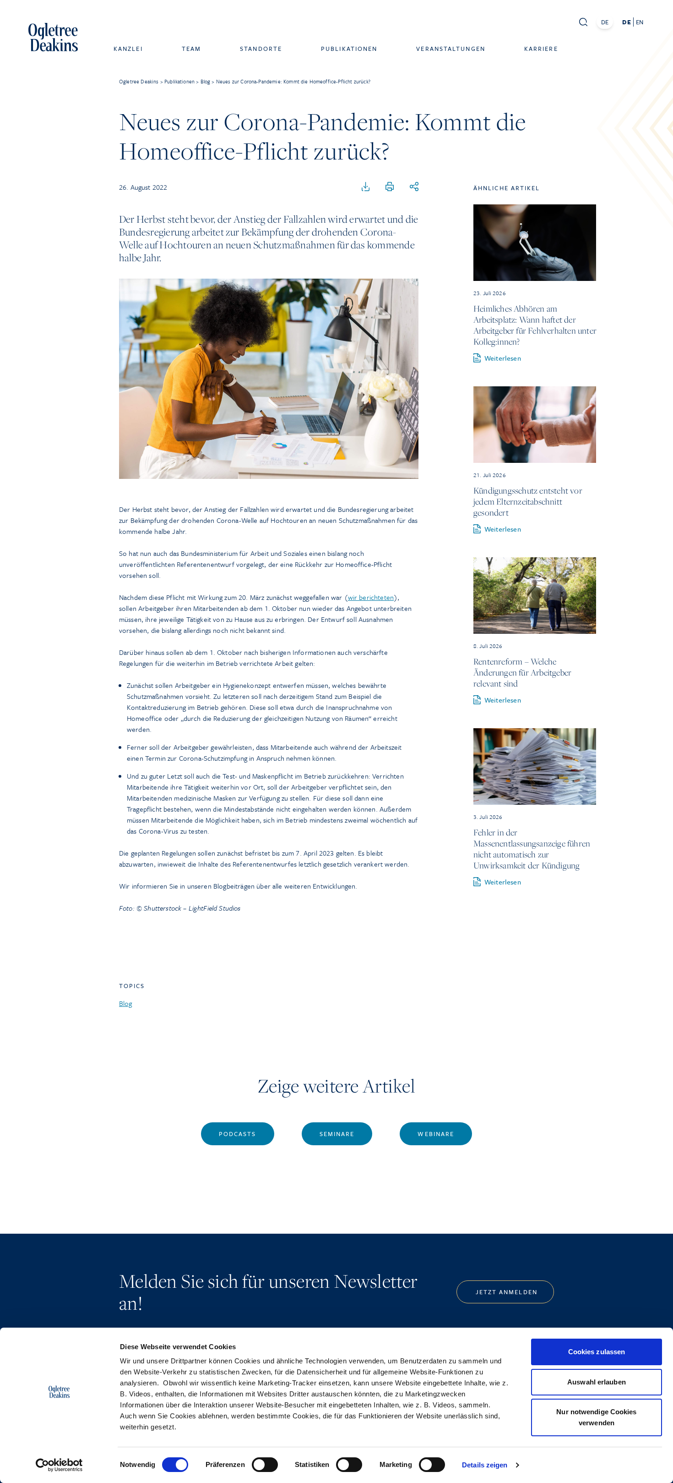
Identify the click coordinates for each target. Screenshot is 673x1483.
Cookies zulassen (596, 1352)
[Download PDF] (366, 187)
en (639, 22)
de (626, 22)
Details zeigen (484, 1465)
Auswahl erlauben (596, 1382)
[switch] (265, 1464)
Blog (125, 1003)
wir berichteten (371, 597)
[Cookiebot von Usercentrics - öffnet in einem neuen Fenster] (59, 1465)
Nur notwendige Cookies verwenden (596, 1417)
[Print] (389, 187)
